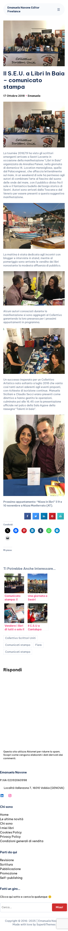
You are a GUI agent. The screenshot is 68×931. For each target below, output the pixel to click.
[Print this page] (60, 518)
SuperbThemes (45, 924)
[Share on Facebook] (27, 518)
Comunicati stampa (17, 645)
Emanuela (34, 95)
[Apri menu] (59, 9)
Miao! (59, 907)
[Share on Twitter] (36, 518)
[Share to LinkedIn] (44, 518)
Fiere (38, 645)
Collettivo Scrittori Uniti (20, 638)
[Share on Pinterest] (52, 518)
